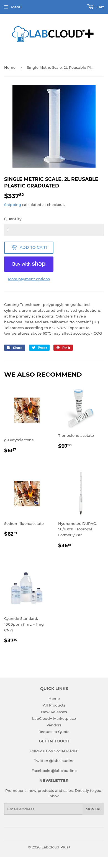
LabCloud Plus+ (56, 847)
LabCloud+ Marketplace (54, 718)
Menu (16, 7)
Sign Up (93, 809)
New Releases (54, 712)
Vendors (54, 725)
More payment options (29, 279)
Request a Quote (54, 731)
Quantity (13, 218)
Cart (99, 7)
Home (10, 67)
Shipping (12, 204)
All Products (54, 705)
